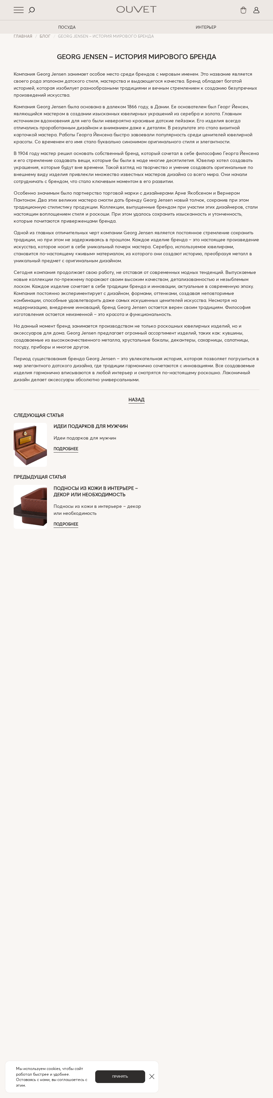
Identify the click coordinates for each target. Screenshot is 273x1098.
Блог (45, 36)
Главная (23, 36)
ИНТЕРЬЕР (206, 27)
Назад (136, 400)
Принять (120, 1076)
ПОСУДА (67, 27)
